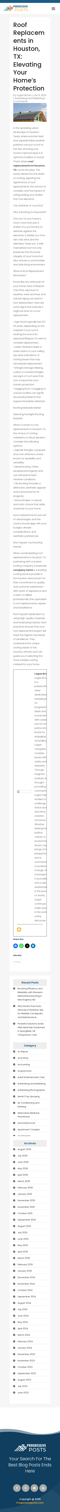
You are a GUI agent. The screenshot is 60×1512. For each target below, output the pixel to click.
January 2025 (25, 1270)
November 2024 (26, 1283)
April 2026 (23, 1174)
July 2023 (22, 1386)
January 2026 (25, 1194)
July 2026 (22, 1155)
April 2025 (23, 1251)
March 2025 (24, 1258)
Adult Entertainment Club (31, 1077)
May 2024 (23, 1322)
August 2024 (24, 1302)
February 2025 (25, 1264)
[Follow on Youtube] (34, 1488)
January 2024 (25, 1347)
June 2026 (23, 1162)
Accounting (24, 1064)
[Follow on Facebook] (17, 1488)
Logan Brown (24, 95)
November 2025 (26, 1206)
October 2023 (25, 1366)
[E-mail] (19, 930)
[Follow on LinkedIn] (43, 1488)
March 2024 (24, 1334)
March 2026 (24, 1181)
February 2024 (25, 1341)
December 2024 (26, 1277)
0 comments (20, 101)
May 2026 (23, 1168)
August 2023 (24, 1379)
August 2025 (24, 1226)
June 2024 (23, 1315)
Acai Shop (23, 1057)
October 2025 (25, 1213)
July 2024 (22, 1309)
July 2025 (22, 1232)
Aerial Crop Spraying (28, 1096)
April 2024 (23, 1328)
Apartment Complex (29, 1129)
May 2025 (23, 1245)
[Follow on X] (25, 1488)
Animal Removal (26, 1122)
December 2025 (26, 1200)
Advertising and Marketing (29, 98)
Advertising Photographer (31, 1090)
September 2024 (27, 1296)
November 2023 (26, 1360)
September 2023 (27, 1373)
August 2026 (24, 1149)
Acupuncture (24, 1070)
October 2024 (25, 1290)
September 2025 (27, 1219)
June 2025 (23, 1238)
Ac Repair (23, 1051)
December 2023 (26, 1354)
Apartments (24, 1135)
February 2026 (25, 1187)
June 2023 (23, 1392)
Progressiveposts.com (30, 1502)
